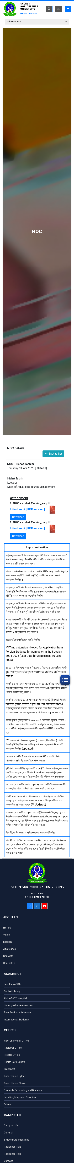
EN (58, 9)
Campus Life (13, 1115)
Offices (10, 1030)
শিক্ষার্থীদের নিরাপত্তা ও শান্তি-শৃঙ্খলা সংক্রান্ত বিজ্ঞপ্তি (30, 832)
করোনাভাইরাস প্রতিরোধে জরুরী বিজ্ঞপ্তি (23, 639)
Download (18, 517)
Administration (14, 21)
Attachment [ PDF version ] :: (29, 509)
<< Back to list (53, 453)
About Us (10, 917)
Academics (13, 974)
